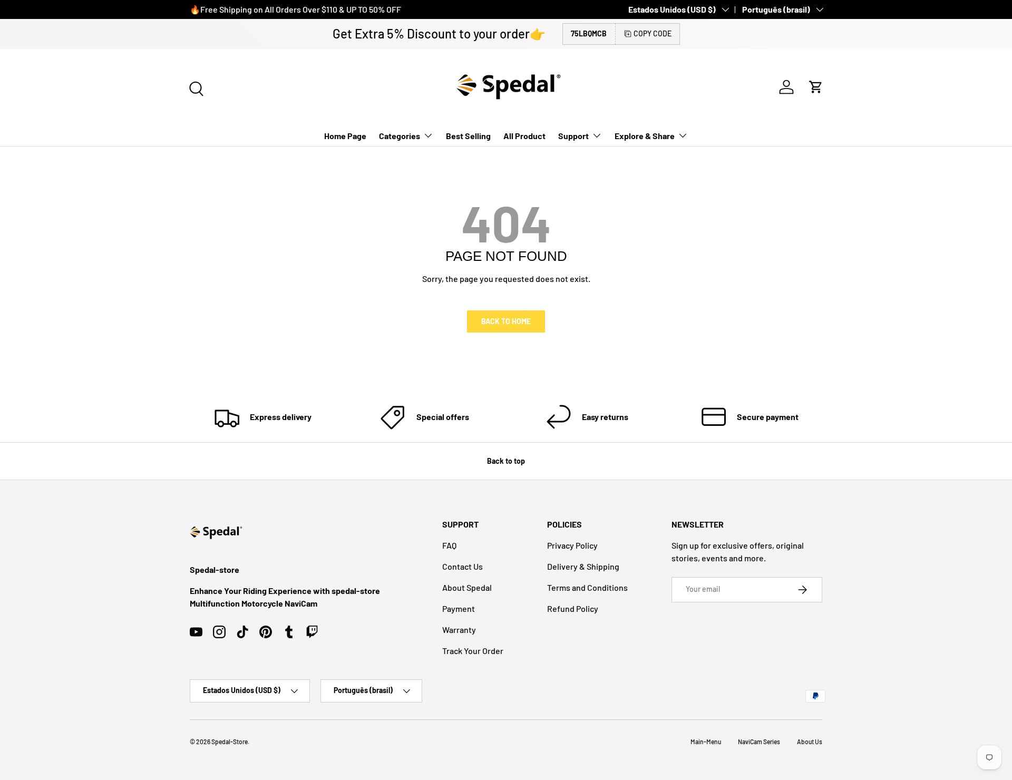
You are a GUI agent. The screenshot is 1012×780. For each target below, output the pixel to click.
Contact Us (462, 566)
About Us (809, 741)
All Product (524, 136)
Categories (399, 136)
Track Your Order (472, 651)
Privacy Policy (572, 545)
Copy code (653, 33)
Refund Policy (572, 608)
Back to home (506, 321)
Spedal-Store (229, 741)
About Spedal (467, 587)
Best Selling (468, 136)
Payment (458, 608)
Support (573, 136)
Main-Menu (705, 741)
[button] (816, 87)
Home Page (345, 136)
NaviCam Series (759, 741)
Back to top (506, 460)
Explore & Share (645, 136)
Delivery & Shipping (583, 566)
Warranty (459, 630)
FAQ (449, 545)
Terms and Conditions (587, 587)
